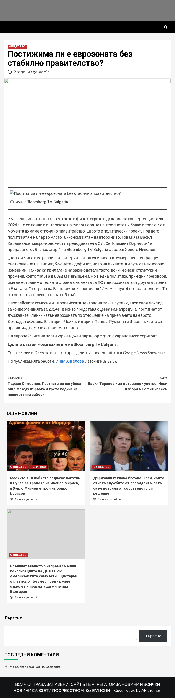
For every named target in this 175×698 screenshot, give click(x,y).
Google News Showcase (144, 352)
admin (44, 71)
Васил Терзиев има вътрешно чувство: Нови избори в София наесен (127, 383)
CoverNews (125, 690)
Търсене (13, 617)
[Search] (165, 27)
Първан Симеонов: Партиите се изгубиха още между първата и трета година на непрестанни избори (44, 386)
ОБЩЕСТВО (17, 46)
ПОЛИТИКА (38, 466)
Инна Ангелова (70, 361)
